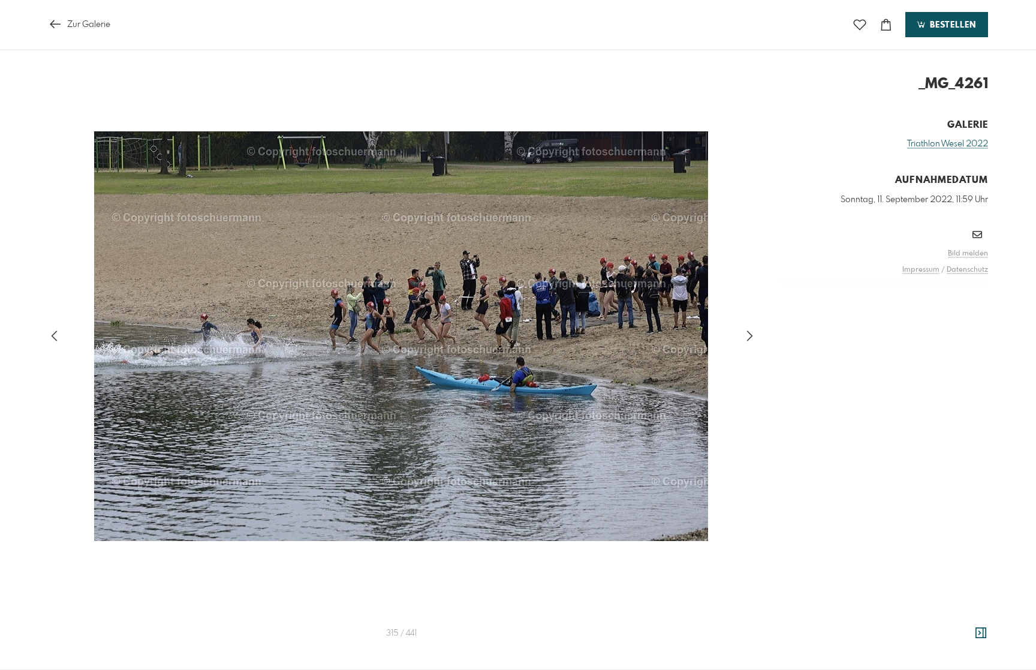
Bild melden (968, 253)
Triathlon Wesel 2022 (947, 144)
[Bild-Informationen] (981, 633)
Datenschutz (967, 270)
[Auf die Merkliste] (860, 25)
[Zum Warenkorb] (886, 25)
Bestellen (951, 25)
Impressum (920, 270)
